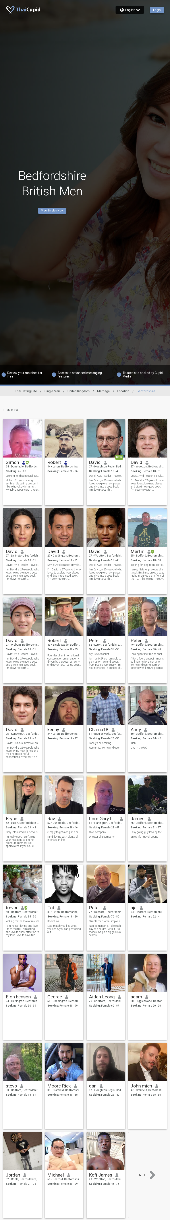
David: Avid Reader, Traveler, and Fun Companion (106, 475)
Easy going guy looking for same (147, 832)
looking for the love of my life (22, 921)
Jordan (13, 1175)
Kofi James (100, 1175)
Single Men (52, 391)
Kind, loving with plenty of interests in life (62, 838)
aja (134, 907)
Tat (50, 907)
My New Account (99, 654)
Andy (136, 729)
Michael (55, 1175)
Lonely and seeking (100, 743)
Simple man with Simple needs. (106, 921)
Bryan (11, 818)
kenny (53, 729)
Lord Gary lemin (103, 818)
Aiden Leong (102, 997)
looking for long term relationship (147, 564)
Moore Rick (59, 1086)
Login (157, 10)
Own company (97, 832)
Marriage (103, 391)
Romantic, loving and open (104, 747)
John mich (141, 1086)
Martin (137, 551)
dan (93, 1086)
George (54, 997)
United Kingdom (79, 391)
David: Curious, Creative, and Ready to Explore (23, 743)
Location (123, 391)
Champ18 (98, 729)
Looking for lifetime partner (146, 654)
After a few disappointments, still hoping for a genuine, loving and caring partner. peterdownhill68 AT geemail (147, 663)
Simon (12, 462)
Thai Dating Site (26, 391)
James (138, 818)
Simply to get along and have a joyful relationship (64, 832)
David (95, 462)
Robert (54, 462)
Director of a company (101, 836)
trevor (12, 907)
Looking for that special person (23, 475)
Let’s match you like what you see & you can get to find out (64, 929)
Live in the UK (139, 747)
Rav (51, 818)
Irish (133, 743)
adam (136, 997)
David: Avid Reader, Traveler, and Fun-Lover (147, 475)
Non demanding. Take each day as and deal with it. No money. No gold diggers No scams (105, 930)
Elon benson (18, 997)
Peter (94, 640)
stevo (11, 1086)
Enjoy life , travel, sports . (145, 836)
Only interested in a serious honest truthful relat (23, 832)
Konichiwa (53, 921)
